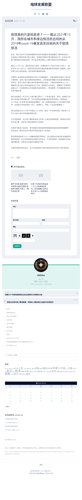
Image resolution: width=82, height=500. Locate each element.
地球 (44, 368)
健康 (33, 368)
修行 (30, 368)
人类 (25, 368)
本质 (44, 371)
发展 (37, 368)
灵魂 (58, 371)
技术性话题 (10, 323)
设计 (16, 373)
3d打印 (6, 368)
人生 (20, 368)
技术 (18, 371)
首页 (8, 309)
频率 (28, 374)
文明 (27, 371)
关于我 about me (12, 345)
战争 (13, 371)
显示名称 (16, 220)
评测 (20, 374)
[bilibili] (35, 14)
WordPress (40, 473)
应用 (74, 368)
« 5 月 (7, 407)
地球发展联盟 (41, 4)
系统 (66, 371)
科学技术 (9, 320)
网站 (14, 227)
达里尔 (24, 374)
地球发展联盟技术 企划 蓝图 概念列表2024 (20, 342)
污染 (47, 371)
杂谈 (8, 334)
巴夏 (70, 368)
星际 (33, 371)
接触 (22, 371)
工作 (67, 368)
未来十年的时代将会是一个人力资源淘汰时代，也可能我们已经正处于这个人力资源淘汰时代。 (39, 188)
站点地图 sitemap (10, 440)
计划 (11, 374)
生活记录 (9, 21)
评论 (15, 207)
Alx (52, 473)
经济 (71, 371)
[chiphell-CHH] (47, 14)
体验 (27, 368)
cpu (10, 368)
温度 (50, 371)
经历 (69, 371)
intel (16, 368)
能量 (7, 373)
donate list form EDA (13, 338)
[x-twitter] (39, 14)
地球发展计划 (11, 313)
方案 (30, 371)
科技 (63, 371)
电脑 (61, 371)
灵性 (54, 371)
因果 (40, 368)
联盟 (74, 371)
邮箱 (44, 220)
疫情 (18, 157)
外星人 (56, 368)
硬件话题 (9, 327)
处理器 (49, 368)
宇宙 (63, 368)
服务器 (39, 371)
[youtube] (43, 14)
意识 (9, 371)
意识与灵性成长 (12, 316)
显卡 (35, 371)
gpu (13, 368)
